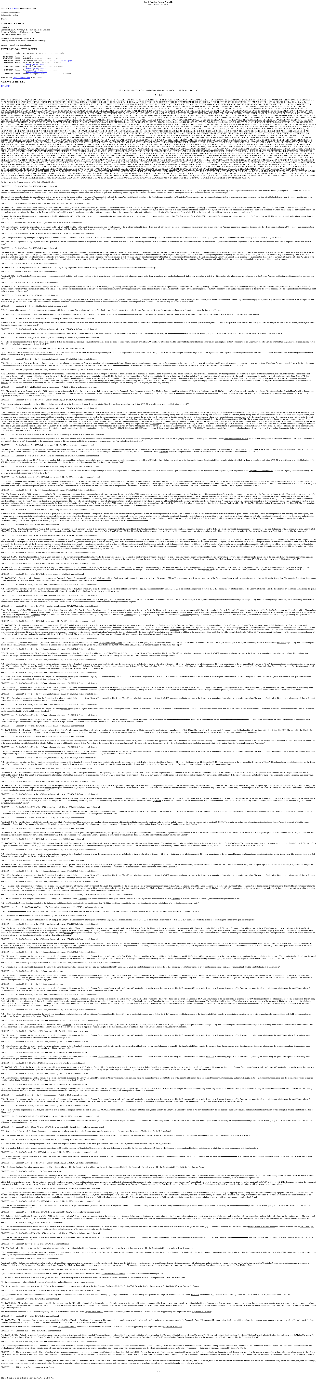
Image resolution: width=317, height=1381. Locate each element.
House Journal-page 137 (65, 61)
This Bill (13, 8)
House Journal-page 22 (36, 68)
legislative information (21, 78)
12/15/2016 (5, 86)
